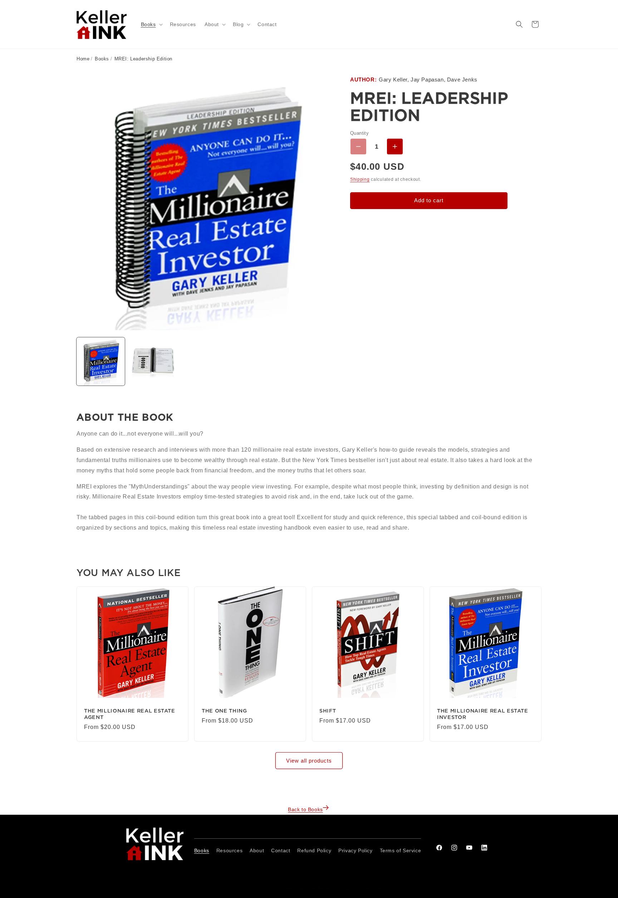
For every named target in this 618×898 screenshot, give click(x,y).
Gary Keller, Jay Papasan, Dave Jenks (428, 79)
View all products (309, 761)
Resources (229, 850)
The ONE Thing (224, 711)
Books (102, 58)
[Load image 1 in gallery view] (101, 361)
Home (83, 58)
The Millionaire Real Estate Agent (129, 714)
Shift (327, 711)
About (257, 850)
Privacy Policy (355, 850)
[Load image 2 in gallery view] (152, 361)
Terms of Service (400, 850)
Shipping (360, 179)
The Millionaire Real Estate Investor (482, 714)
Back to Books (305, 809)
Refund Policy (314, 850)
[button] (151, 24)
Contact (280, 850)
